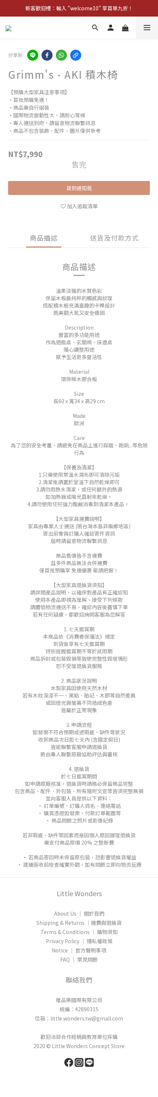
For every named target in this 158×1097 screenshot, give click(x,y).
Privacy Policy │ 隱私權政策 (79, 941)
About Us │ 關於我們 (79, 913)
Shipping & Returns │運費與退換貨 (79, 922)
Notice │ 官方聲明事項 (79, 950)
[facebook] (47, 55)
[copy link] (75, 55)
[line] (32, 55)
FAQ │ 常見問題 (79, 959)
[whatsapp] (61, 55)
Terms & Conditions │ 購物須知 (79, 932)
